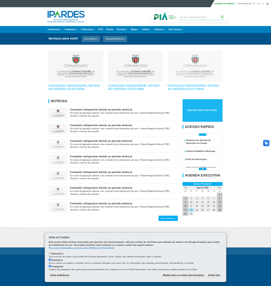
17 (191, 206)
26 (202, 210)
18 (197, 206)
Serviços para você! (63, 38)
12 (202, 202)
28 (214, 210)
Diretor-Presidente (202, 184)
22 (220, 206)
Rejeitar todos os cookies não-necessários (183, 275)
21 (214, 206)
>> (219, 187)
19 (202, 206)
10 (191, 202)
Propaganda (57, 266)
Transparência (114, 39)
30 (185, 214)
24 (191, 210)
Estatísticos (57, 260)
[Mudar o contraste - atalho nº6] (254, 3)
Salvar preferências (59, 275)
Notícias (59, 101)
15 (220, 202)
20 (208, 206)
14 (214, 202)
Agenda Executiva (202, 175)
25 (197, 210)
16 (185, 206)
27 (208, 210)
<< (185, 187)
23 (185, 210)
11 (197, 202)
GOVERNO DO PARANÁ (224, 4)
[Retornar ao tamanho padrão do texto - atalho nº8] (263, 3)
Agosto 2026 (202, 187)
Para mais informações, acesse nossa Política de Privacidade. (82, 248)
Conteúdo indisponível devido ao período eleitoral (74, 87)
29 (220, 210)
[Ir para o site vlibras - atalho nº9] (267, 3)
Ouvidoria (90, 39)
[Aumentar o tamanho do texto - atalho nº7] (258, 3)
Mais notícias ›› (168, 218)
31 (191, 214)
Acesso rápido (199, 127)
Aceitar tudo (214, 275)
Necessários (57, 253)
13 (208, 202)
